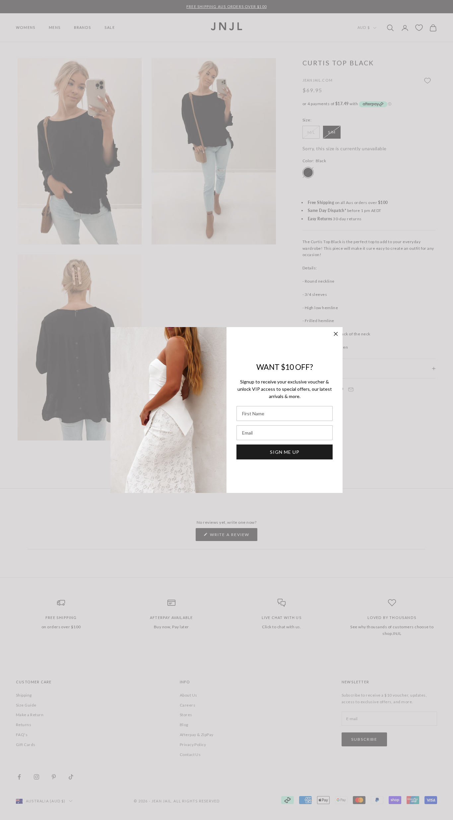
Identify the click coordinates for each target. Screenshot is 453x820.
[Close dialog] (336, 334)
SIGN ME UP (284, 452)
